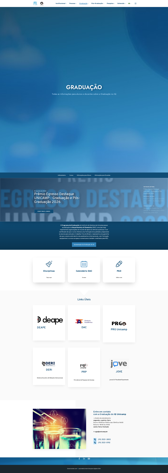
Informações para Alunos (84, 175)
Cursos (71, 175)
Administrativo (62, 175)
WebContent (84, 468)
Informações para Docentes (102, 175)
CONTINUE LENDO (44, 211)
